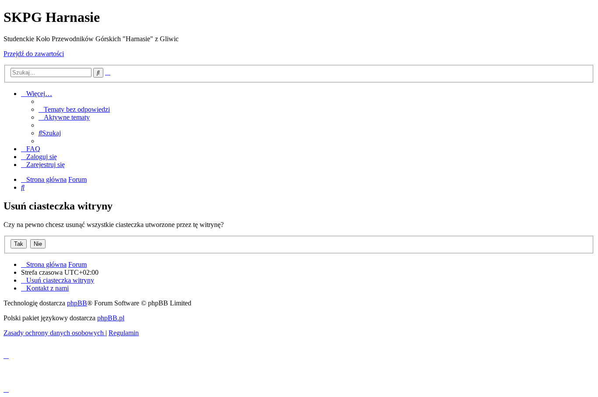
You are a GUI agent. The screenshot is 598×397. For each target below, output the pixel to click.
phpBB (77, 303)
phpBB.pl (110, 318)
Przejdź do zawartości (34, 53)
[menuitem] (74, 109)
